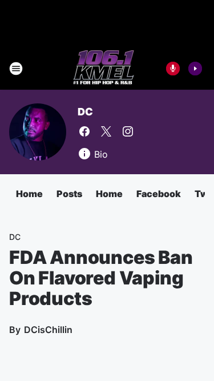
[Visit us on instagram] (128, 131)
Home (29, 193)
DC (85, 112)
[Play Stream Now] (195, 68)
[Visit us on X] (106, 131)
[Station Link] (103, 68)
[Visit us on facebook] (84, 131)
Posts (69, 193)
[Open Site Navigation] (16, 68)
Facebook (158, 193)
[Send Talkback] (173, 68)
